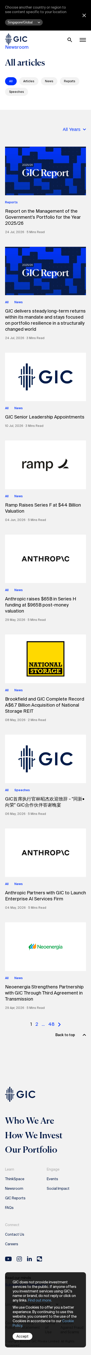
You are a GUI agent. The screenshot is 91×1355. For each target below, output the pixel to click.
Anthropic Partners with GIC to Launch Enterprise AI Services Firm (45, 896)
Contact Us (14, 1234)
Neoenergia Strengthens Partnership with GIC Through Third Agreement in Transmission (44, 993)
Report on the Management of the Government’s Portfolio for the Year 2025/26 (43, 217)
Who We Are (29, 1120)
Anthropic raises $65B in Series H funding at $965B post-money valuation (40, 605)
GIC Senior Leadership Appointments (44, 417)
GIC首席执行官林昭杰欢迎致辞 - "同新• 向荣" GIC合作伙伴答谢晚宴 (44, 802)
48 (51, 1024)
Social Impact (58, 1188)
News (49, 81)
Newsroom (17, 47)
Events (52, 1179)
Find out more (39, 1300)
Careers (11, 1244)
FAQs (9, 1207)
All (11, 81)
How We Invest (34, 1135)
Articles (28, 81)
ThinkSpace (14, 1179)
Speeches (16, 92)
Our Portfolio (31, 1149)
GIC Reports (15, 1198)
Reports (69, 81)
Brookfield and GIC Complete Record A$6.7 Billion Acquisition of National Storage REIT (44, 705)
